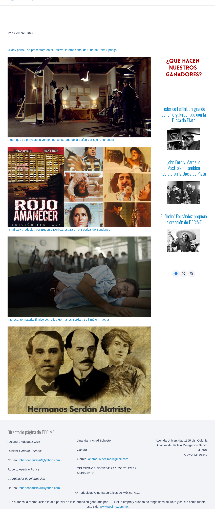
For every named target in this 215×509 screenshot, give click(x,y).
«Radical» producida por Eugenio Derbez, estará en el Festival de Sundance (59, 229)
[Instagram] (191, 274)
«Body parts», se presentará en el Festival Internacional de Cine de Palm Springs (62, 50)
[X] (183, 274)
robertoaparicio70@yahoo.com (39, 488)
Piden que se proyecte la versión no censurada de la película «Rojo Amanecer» (61, 139)
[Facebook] (176, 274)
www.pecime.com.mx (114, 506)
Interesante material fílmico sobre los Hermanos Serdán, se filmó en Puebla (58, 319)
